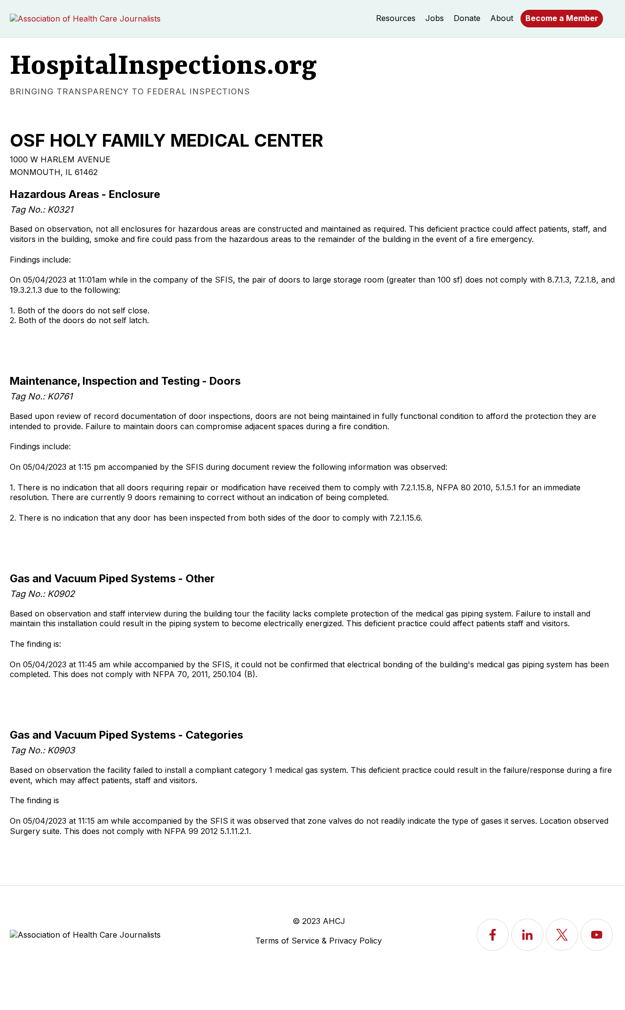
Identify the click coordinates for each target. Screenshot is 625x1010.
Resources (396, 18)
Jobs (434, 18)
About (501, 18)
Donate (467, 18)
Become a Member (561, 18)
